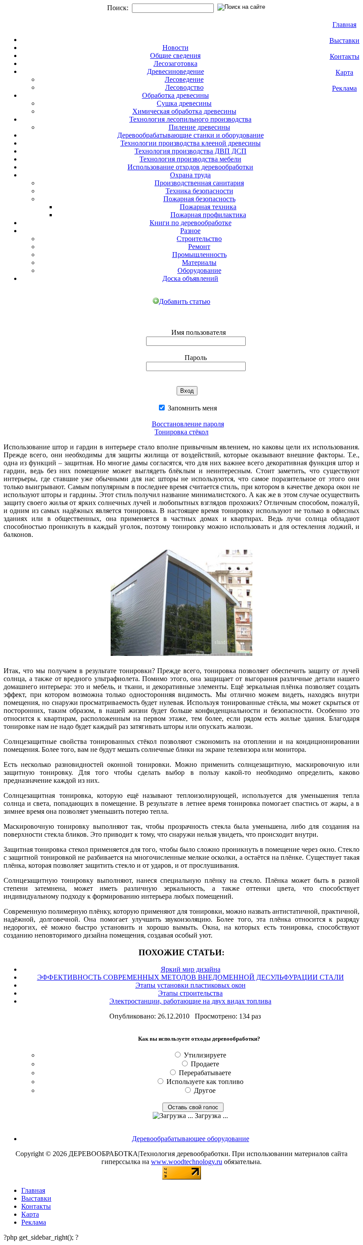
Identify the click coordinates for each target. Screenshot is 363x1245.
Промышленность (199, 254)
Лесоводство (184, 87)
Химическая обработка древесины (184, 111)
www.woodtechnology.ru (186, 1161)
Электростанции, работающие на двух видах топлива (190, 1001)
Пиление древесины (199, 127)
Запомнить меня (191, 408)
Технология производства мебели (190, 159)
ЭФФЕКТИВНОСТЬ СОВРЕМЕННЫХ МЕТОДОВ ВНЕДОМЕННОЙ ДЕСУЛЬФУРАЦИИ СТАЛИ (190, 977)
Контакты (344, 56)
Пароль (196, 357)
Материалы (199, 262)
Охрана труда (190, 175)
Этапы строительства (190, 993)
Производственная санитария (199, 183)
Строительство (199, 238)
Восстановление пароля (188, 424)
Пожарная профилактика (208, 214)
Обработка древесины (175, 95)
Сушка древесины (184, 103)
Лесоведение (184, 79)
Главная (344, 24)
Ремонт (199, 246)
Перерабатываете (205, 1072)
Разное (190, 230)
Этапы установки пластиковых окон (190, 985)
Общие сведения (175, 55)
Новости (175, 47)
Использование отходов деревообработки (190, 167)
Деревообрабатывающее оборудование (190, 1138)
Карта (344, 72)
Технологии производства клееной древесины (190, 143)
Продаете (205, 1064)
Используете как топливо (204, 1081)
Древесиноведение (175, 71)
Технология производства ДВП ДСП (191, 151)
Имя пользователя (198, 332)
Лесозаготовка (175, 63)
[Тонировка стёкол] (181, 657)
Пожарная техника (208, 207)
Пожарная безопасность (199, 199)
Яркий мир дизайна (190, 969)
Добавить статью (184, 301)
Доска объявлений (190, 278)
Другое (205, 1090)
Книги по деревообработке (191, 222)
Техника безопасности (199, 191)
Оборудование (199, 270)
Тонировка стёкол (181, 432)
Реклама (344, 88)
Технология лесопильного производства (190, 119)
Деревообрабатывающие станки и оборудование (190, 135)
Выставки (344, 40)
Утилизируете (205, 1055)
